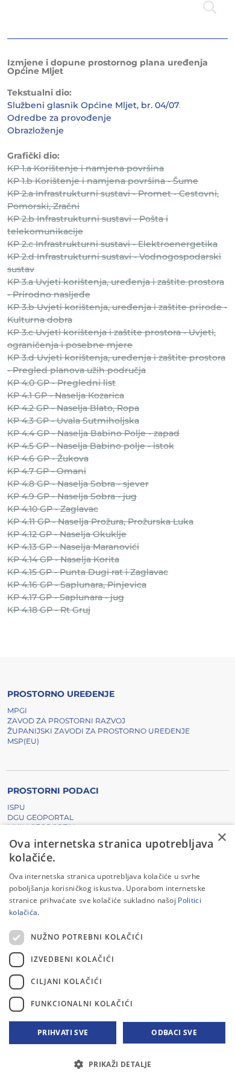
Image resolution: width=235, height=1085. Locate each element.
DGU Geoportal (40, 817)
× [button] (221, 837)
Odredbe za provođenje (59, 117)
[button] (117, 1064)
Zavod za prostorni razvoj (66, 720)
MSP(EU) (23, 741)
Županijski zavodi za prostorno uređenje (98, 730)
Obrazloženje (35, 130)
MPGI (17, 710)
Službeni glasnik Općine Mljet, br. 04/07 (93, 105)
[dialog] (117, 955)
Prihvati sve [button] (63, 1032)
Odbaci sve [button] (174, 1032)
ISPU (16, 807)
